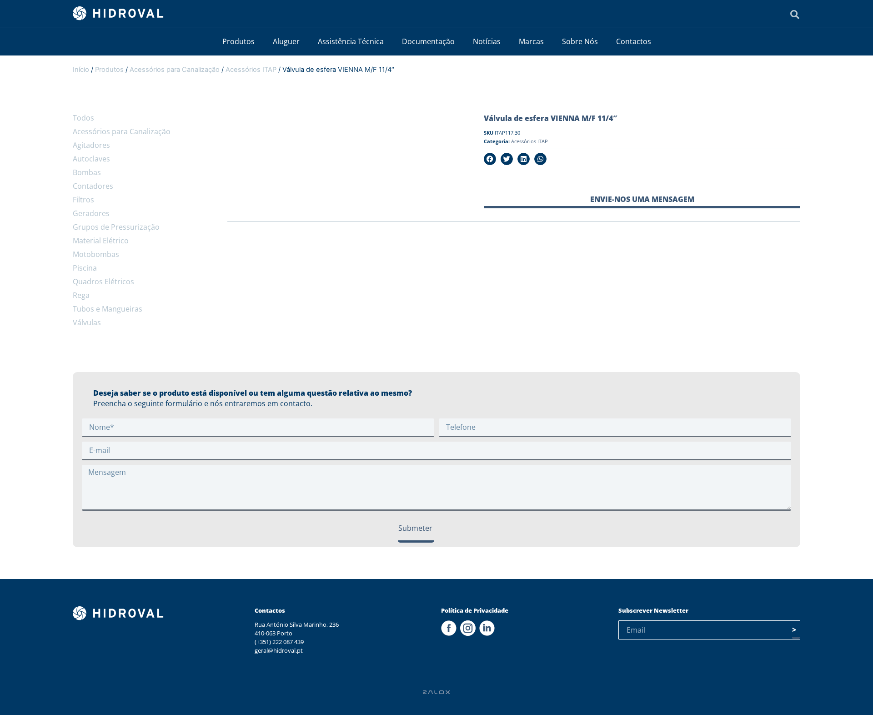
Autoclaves (91, 159)
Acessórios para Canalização (175, 69)
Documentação (428, 41)
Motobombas (96, 254)
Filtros (83, 200)
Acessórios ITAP (251, 69)
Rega (81, 295)
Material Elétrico (101, 241)
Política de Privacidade (474, 610)
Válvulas (87, 322)
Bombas (87, 172)
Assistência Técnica (351, 41)
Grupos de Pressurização (116, 227)
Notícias (487, 41)
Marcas (531, 41)
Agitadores (91, 145)
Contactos (633, 41)
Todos (83, 118)
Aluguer (286, 41)
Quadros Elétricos (103, 282)
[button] (490, 159)
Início (81, 69)
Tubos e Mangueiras (107, 309)
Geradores (91, 213)
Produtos (238, 41)
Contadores (93, 186)
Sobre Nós (580, 41)
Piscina (85, 268)
